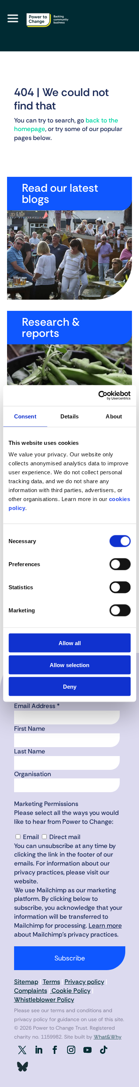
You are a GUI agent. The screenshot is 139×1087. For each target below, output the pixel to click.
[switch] (119, 564)
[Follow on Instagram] (71, 1050)
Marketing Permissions (46, 804)
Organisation (32, 774)
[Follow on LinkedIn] (38, 1050)
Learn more (105, 925)
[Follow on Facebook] (55, 1050)
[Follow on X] (22, 1050)
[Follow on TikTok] (104, 1050)
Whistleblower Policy (44, 999)
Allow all (70, 643)
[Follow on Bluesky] (22, 1067)
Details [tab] (69, 416)
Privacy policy (84, 982)
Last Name (29, 751)
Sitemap (26, 982)
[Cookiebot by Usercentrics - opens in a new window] (98, 396)
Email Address (37, 706)
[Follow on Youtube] (87, 1050)
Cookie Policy (70, 990)
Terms (51, 982)
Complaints (30, 990)
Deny (69, 686)
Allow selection (69, 665)
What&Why (108, 1036)
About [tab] (114, 416)
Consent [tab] (25, 416)
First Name (29, 728)
